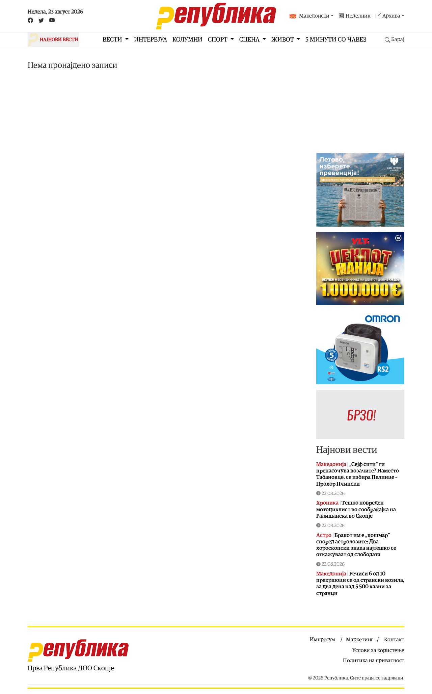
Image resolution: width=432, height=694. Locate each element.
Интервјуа (150, 39)
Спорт (218, 39)
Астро (323, 535)
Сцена (250, 39)
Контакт (394, 639)
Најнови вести (346, 450)
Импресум (322, 639)
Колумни (187, 39)
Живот (283, 39)
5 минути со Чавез (336, 39)
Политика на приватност (373, 660)
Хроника (327, 503)
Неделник (358, 16)
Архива (391, 16)
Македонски (314, 16)
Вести (113, 39)
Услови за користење (378, 650)
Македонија (331, 464)
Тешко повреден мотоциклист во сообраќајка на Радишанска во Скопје (356, 509)
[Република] (216, 16)
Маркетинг (359, 639)
